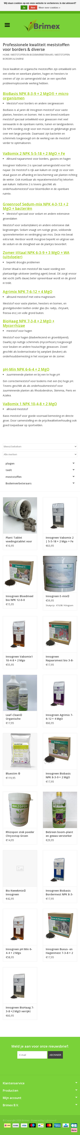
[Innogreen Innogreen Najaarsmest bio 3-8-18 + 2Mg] (60, 634)
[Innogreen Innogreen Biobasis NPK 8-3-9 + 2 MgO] (60, 751)
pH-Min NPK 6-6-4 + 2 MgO (26, 369)
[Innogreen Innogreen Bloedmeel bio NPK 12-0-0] (20, 574)
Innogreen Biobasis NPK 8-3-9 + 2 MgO (58, 775)
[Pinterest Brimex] (37, 1066)
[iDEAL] (7, 1125)
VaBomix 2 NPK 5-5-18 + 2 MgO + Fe (34, 153)
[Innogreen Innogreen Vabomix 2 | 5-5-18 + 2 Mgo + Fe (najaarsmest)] (60, 515)
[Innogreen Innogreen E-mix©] (60, 574)
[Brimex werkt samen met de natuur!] (47, 25)
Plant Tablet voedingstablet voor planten (19, 539)
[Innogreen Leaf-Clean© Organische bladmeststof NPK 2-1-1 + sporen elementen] (20, 693)
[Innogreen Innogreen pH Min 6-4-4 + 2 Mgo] (20, 927)
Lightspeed (50, 1120)
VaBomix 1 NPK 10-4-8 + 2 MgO (30, 403)
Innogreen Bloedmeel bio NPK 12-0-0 (19, 598)
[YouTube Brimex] (43, 1066)
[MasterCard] (48, 1125)
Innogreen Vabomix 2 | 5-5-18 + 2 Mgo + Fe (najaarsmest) (59, 539)
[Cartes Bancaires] (73, 1125)
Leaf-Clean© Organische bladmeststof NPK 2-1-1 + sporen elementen (19, 717)
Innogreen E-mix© (57, 596)
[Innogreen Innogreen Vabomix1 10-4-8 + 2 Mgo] (20, 634)
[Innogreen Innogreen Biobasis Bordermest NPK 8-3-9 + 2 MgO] (60, 868)
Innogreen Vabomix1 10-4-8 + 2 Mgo (19, 658)
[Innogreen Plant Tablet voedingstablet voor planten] (20, 515)
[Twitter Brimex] (30, 1066)
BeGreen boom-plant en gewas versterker (59, 834)
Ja (24, 7)
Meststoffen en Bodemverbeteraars (32, 54)
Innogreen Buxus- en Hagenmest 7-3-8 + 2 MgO (59, 951)
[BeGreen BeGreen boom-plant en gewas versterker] (60, 810)
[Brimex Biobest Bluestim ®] (20, 751)
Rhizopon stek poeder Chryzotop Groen (20, 834)
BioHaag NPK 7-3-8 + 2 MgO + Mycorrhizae (28, 323)
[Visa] (24, 1125)
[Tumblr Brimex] (50, 1066)
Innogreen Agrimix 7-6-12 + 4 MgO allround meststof (59, 717)
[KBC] (65, 1125)
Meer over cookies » (49, 7)
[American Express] (57, 1125)
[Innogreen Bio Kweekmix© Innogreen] (20, 868)
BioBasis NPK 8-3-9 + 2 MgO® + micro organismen (35, 95)
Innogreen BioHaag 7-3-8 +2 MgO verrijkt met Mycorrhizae (20, 1009)
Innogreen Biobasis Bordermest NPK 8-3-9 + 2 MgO (59, 892)
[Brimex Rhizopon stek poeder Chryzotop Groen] (20, 810)
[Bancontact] (40, 1125)
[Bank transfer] (15, 1125)
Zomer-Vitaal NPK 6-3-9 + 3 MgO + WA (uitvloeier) (36, 254)
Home (6, 54)
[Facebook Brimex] (23, 1066)
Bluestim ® (13, 773)
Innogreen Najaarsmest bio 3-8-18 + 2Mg (59, 658)
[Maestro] (32, 1125)
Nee (33, 7)
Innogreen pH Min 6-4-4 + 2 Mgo (19, 951)
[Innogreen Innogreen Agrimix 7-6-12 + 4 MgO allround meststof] (60, 693)
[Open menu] (7, 25)
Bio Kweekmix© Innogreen (16, 892)
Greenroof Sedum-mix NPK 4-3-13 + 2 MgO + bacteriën (35, 206)
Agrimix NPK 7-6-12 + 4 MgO (27, 291)
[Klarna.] (73, 1129)
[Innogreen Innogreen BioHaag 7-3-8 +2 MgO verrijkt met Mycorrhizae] (20, 985)
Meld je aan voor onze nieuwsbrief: (40, 1046)
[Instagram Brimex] (57, 1066)
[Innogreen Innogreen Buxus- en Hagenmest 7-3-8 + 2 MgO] (60, 927)
